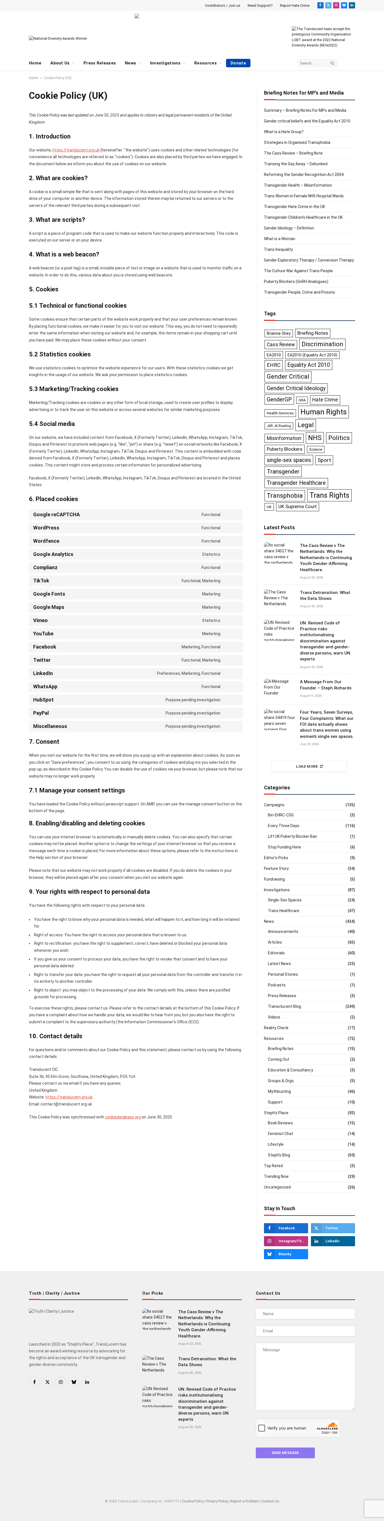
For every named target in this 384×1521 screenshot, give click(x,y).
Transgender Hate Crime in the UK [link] (294, 206)
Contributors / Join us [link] (222, 5)
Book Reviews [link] (280, 1123)
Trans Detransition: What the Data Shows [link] (325, 595)
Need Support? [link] (260, 5)
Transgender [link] (283, 471)
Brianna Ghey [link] (279, 333)
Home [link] (35, 63)
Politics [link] (339, 437)
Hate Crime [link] (325, 400)
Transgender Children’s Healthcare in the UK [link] (303, 217)
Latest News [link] (279, 963)
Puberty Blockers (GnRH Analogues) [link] (296, 281)
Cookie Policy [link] (193, 1501)
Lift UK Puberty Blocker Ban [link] (292, 836)
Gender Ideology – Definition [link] (289, 228)
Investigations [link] (165, 63)
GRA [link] (302, 400)
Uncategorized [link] (277, 1187)
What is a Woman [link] (279, 238)
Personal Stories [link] (283, 974)
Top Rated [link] (273, 1165)
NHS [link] (315, 438)
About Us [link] (59, 63)
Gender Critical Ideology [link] (296, 388)
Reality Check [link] (276, 1028)
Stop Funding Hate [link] (284, 847)
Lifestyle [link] (276, 1144)
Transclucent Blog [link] (284, 1006)
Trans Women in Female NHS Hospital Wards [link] (304, 196)
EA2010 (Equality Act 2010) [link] (312, 355)
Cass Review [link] (281, 344)
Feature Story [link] (276, 868)
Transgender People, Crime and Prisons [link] (299, 292)
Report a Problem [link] (245, 1501)
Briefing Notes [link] (312, 333)
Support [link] (275, 1102)
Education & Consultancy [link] (290, 1070)
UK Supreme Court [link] (297, 506)
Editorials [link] (276, 953)
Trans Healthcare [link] (283, 910)
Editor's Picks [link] (276, 858)
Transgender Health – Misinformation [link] (298, 185)
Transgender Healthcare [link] (296, 483)
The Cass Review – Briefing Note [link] (293, 153)
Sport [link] (324, 460)
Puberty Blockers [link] (284, 449)
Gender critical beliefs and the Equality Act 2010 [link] (307, 121)
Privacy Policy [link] (217, 1501)
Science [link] (315, 449)
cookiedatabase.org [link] (123, 1117)
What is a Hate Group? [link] (284, 131)
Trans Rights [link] (329, 495)
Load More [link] (307, 766)
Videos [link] (274, 1017)
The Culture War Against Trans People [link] (298, 271)
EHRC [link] (274, 365)
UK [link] (269, 506)
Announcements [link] (283, 931)
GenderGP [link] (279, 399)
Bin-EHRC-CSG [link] (281, 815)
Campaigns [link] (274, 805)
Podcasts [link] (277, 985)
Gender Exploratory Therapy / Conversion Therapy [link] (309, 260)
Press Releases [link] (99, 63)
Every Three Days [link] (283, 825)
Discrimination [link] (322, 344)
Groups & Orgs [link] (281, 1080)
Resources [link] (205, 63)
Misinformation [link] (284, 438)
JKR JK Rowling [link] (279, 426)
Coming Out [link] (278, 1059)
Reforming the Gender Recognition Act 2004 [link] (304, 174)
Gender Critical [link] (288, 376)
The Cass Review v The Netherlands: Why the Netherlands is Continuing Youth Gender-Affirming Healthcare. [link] (326, 557)
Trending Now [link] (276, 1176)
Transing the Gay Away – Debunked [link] (295, 164)
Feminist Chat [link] (280, 1133)
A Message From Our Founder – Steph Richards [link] (325, 684)
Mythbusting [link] (279, 1091)
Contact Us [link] (270, 1501)
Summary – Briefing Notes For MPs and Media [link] (305, 110)
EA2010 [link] (274, 355)
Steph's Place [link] (276, 1113)
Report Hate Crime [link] (295, 5)
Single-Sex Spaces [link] (285, 900)
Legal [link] (306, 425)
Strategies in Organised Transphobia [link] (297, 142)
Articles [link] (275, 942)
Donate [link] (238, 63)
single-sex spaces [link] (289, 460)
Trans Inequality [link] (278, 249)
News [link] (130, 63)
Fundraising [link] (274, 879)
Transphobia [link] (285, 495)
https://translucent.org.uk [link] (76, 150)
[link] (320, 5)
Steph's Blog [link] (279, 1155)
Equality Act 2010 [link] (308, 365)
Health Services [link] (280, 413)
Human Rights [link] (324, 412)
